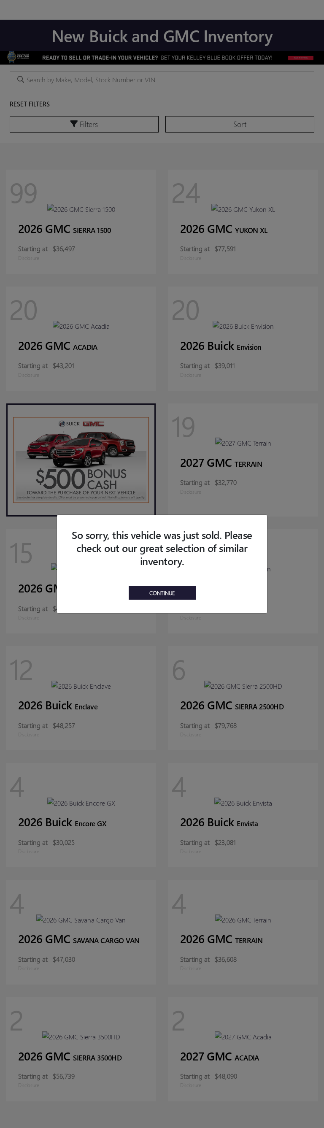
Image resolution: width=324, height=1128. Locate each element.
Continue (162, 592)
